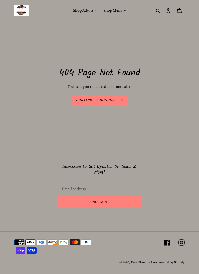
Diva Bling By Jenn (144, 262)
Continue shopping (95, 100)
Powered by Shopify (171, 262)
